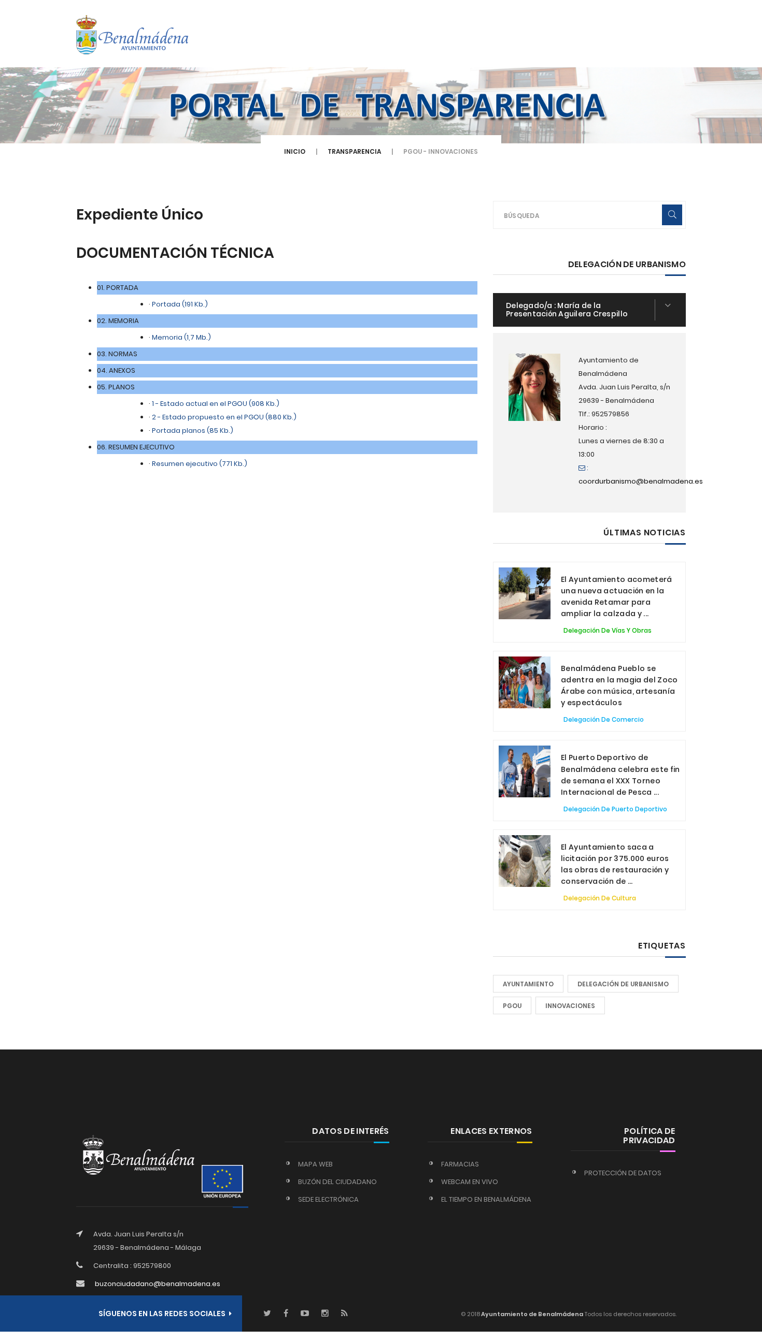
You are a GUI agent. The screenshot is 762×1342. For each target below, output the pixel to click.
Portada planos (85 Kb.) (192, 430)
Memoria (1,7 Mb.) (181, 337)
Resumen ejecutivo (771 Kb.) (199, 464)
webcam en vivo (469, 1182)
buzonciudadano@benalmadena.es (157, 1284)
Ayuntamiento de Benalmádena (531, 1314)
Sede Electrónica (328, 1199)
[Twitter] (267, 1314)
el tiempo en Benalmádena (486, 1199)
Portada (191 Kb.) (180, 304)
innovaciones (570, 1005)
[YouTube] (305, 1314)
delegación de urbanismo (623, 984)
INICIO (294, 151)
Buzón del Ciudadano (337, 1182)
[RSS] (344, 1314)
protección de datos (622, 1173)
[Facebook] (286, 1314)
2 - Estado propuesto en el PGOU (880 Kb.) (224, 417)
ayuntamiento (528, 984)
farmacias (460, 1164)
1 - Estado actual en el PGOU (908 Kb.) (215, 404)
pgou (512, 1005)
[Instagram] (325, 1314)
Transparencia (354, 151)
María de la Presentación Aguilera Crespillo (567, 309)
